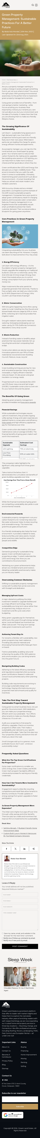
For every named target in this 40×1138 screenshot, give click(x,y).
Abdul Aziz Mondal (18, 858)
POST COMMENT (20, 946)
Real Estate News (12, 80)
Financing (24, 1051)
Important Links (9, 1042)
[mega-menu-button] (36, 5)
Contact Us (6, 1051)
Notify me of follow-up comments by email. (19, 938)
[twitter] (15, 848)
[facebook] (6, 848)
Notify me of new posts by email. (16, 940)
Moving (24, 1058)
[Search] (33, 5)
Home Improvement (29, 1055)
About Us (5, 1047)
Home (3, 80)
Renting (24, 1062)
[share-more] (33, 848)
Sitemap (5, 1068)
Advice (24, 1042)
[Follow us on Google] (12, 1115)
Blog (4, 1065)
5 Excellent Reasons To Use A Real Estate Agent (19, 989)
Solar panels (6, 423)
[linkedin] (24, 848)
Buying (23, 1047)
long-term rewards (28, 402)
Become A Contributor (6, 1056)
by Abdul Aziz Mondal (10, 32)
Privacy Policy (7, 1061)
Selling (23, 1066)
